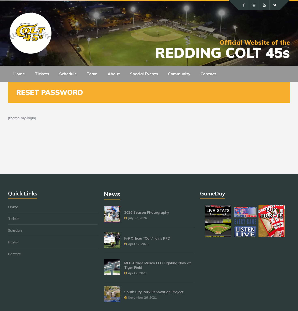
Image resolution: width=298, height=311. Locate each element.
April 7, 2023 (137, 273)
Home (19, 73)
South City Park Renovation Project (153, 292)
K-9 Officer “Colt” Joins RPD (147, 238)
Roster (13, 242)
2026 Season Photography (146, 212)
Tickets (13, 218)
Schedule (15, 230)
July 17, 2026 (137, 218)
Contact (208, 73)
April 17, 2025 (138, 244)
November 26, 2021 (142, 297)
